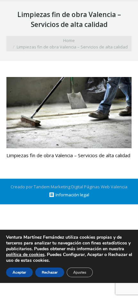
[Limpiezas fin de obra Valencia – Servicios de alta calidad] (69, 112)
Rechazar (50, 272)
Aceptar (19, 272)
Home (69, 40)
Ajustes (79, 272)
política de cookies (25, 255)
